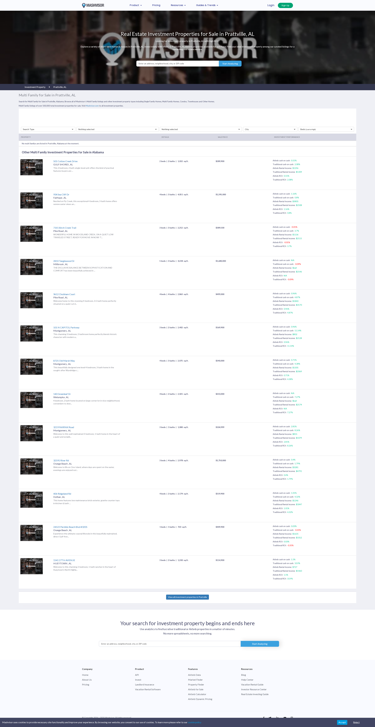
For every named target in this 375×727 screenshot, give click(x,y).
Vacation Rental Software (148, 689)
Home (85, 674)
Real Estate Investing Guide (255, 694)
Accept (342, 722)
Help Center (247, 679)
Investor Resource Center (254, 689)
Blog (243, 674)
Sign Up (285, 5)
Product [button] (134, 5)
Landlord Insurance (144, 684)
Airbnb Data (194, 674)
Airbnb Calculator (197, 694)
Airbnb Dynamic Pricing (200, 699)
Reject (356, 722)
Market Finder (195, 679)
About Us (87, 679)
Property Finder (196, 684)
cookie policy (194, 722)
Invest (138, 679)
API (137, 674)
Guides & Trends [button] (206, 5)
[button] (48, 129)
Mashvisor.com (92, 106)
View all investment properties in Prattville (187, 597)
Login (270, 5)
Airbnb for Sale (195, 689)
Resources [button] (177, 5)
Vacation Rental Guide (252, 684)
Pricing (156, 5)
